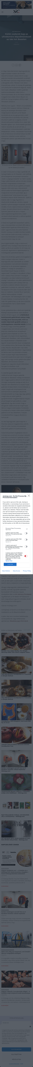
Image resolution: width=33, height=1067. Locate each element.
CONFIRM (10, 564)
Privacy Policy (27, 571)
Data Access (16, 571)
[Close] (29, 496)
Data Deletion (6, 571)
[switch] (25, 533)
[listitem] (16, 529)
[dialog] (16, 533)
